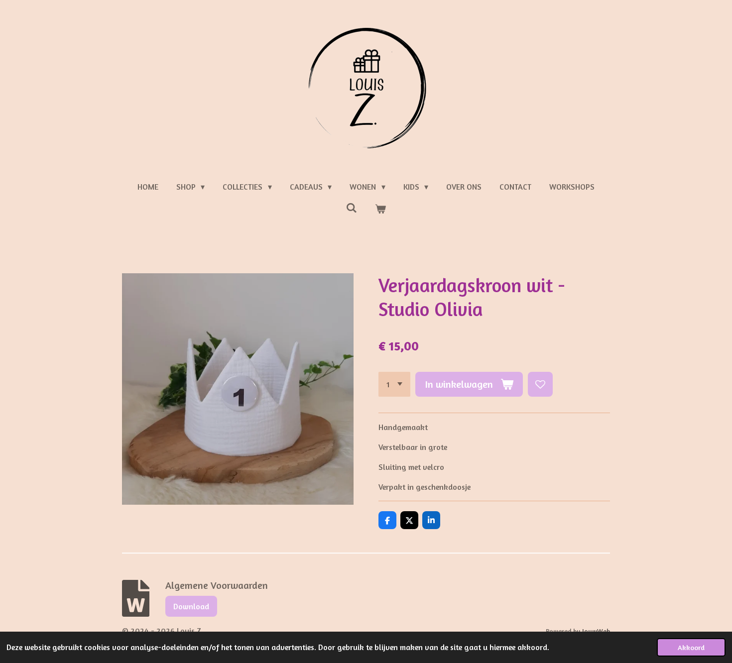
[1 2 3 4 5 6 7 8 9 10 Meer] (394, 384)
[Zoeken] (352, 207)
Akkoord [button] (691, 647)
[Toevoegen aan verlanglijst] (540, 384)
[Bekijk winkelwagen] (380, 208)
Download (191, 606)
